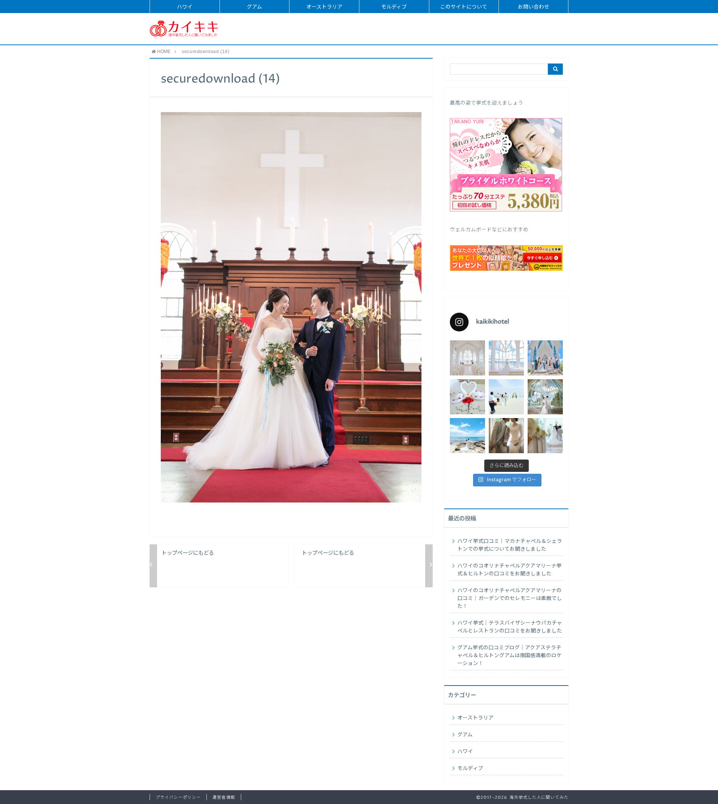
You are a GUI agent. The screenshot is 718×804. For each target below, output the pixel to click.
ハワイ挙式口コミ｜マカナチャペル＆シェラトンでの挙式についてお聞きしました (509, 545)
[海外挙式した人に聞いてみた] (184, 28)
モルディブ (394, 7)
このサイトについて (463, 7)
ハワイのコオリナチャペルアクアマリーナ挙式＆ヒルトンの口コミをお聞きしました (509, 570)
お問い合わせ (533, 7)
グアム (254, 7)
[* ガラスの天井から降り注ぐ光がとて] (545, 435)
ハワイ (185, 7)
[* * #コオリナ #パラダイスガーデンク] (467, 435)
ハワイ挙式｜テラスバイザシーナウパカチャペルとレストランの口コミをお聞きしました (509, 627)
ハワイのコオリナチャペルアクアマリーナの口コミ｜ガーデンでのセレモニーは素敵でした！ (509, 598)
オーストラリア (324, 7)
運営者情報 (223, 797)
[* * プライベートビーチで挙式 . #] (506, 396)
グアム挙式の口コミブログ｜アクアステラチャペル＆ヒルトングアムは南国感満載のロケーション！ (509, 655)
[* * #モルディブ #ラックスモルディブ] (467, 396)
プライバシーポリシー (178, 797)
